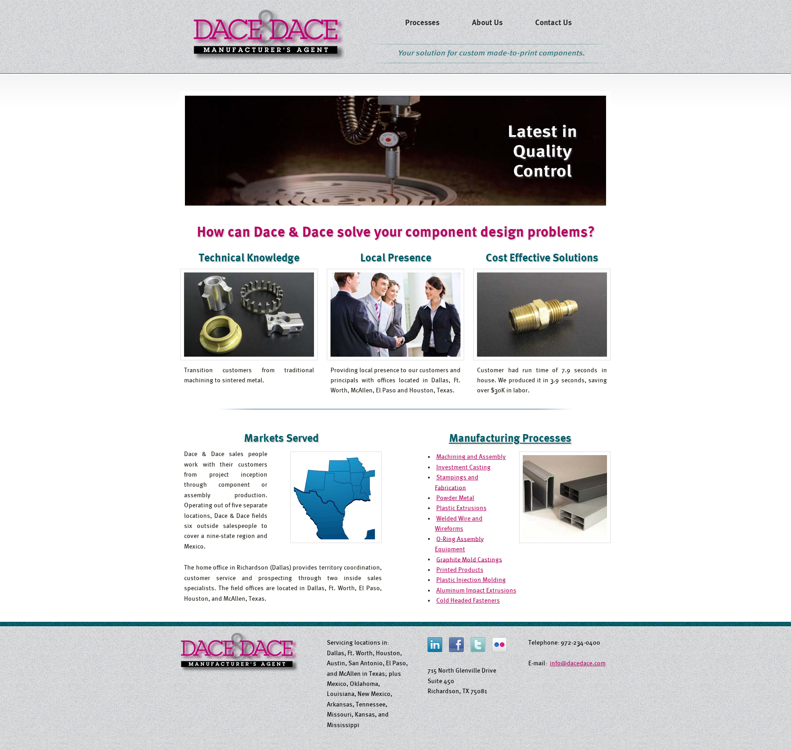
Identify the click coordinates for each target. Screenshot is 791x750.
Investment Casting (463, 467)
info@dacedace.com (578, 663)
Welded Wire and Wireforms (458, 523)
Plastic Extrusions (461, 507)
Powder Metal (455, 497)
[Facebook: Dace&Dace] (456, 649)
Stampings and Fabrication (456, 482)
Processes (422, 22)
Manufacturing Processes (510, 438)
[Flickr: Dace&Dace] (499, 649)
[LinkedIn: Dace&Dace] (435, 649)
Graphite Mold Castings (469, 559)
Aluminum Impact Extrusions (476, 590)
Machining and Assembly (471, 456)
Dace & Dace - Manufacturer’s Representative (269, 34)
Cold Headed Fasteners (468, 600)
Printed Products (459, 569)
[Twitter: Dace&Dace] (478, 649)
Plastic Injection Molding (471, 579)
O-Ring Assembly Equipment (459, 543)
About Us (487, 22)
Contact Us (553, 22)
